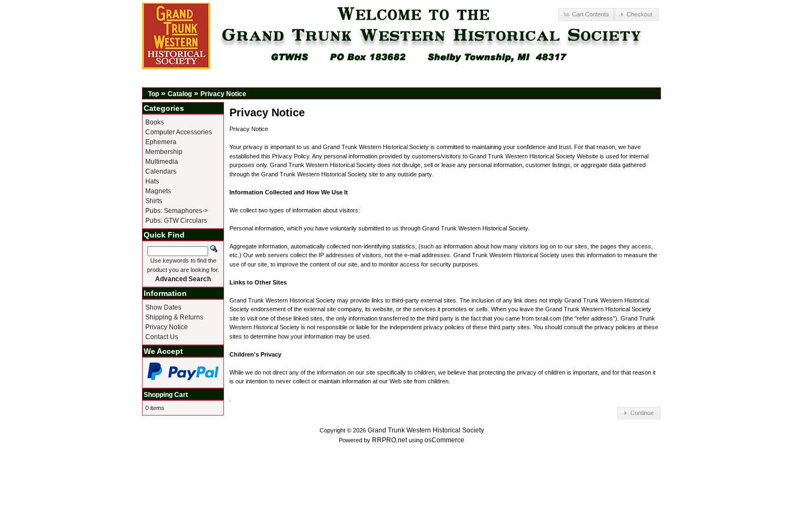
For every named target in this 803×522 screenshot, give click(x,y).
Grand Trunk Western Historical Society (426, 430)
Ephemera (160, 142)
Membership (163, 152)
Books (154, 122)
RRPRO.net (389, 440)
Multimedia (161, 161)
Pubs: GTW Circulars (176, 220)
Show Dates (163, 307)
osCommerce (444, 440)
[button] (586, 14)
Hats (152, 181)
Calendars (160, 171)
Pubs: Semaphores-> (176, 211)
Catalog (180, 94)
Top (153, 94)
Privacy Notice (223, 94)
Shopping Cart (166, 395)
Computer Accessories (178, 132)
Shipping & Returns (174, 317)
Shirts (153, 201)
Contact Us (161, 337)
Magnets (158, 191)
